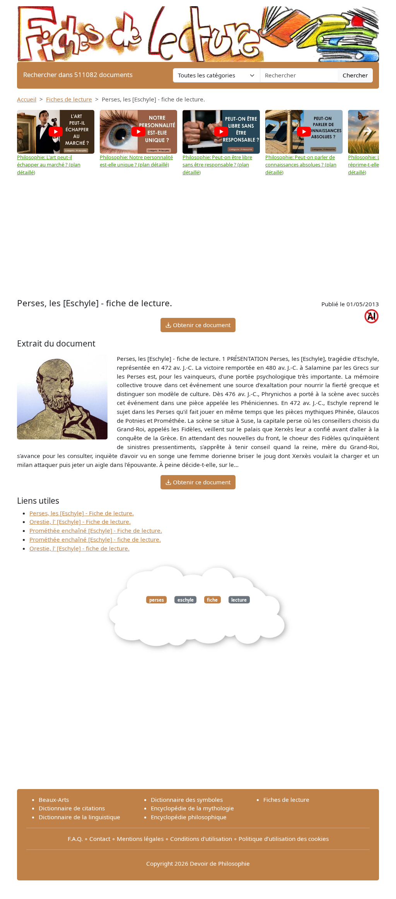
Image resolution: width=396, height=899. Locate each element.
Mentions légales (140, 838)
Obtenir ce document (200, 325)
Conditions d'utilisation (201, 838)
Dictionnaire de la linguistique (79, 817)
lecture (239, 599)
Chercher (355, 75)
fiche (212, 599)
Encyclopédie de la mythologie (192, 808)
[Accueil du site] (198, 30)
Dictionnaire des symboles (187, 799)
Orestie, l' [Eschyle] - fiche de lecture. (79, 548)
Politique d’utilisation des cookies (284, 838)
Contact (99, 838)
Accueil (26, 99)
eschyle (186, 599)
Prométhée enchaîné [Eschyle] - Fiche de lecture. (95, 530)
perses (156, 599)
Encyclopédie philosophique (189, 817)
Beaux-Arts (54, 799)
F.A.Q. (75, 838)
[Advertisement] (198, 234)
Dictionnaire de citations (72, 808)
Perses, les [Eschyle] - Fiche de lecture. (81, 513)
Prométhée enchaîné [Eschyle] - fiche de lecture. (95, 539)
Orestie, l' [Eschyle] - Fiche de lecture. (80, 521)
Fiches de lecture (69, 99)
